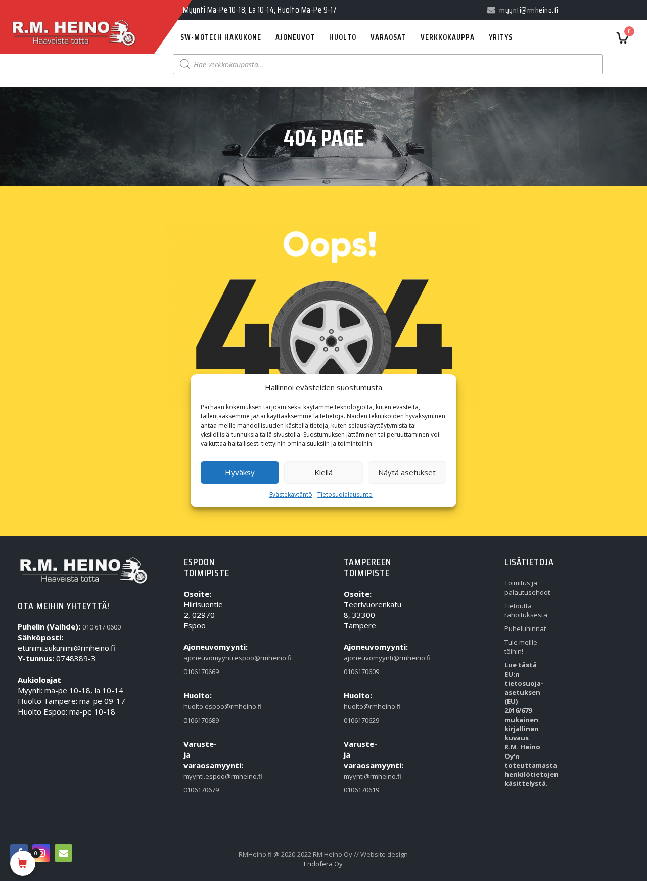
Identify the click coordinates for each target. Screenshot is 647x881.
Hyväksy (240, 472)
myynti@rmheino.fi (363, 776)
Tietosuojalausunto (345, 494)
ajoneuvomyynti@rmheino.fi (363, 657)
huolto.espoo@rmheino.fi (203, 706)
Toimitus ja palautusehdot (524, 587)
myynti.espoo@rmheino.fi (203, 776)
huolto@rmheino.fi (363, 706)
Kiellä (323, 472)
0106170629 (361, 720)
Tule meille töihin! (520, 647)
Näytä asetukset (407, 472)
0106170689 (201, 720)
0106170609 (361, 671)
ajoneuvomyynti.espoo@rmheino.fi (203, 657)
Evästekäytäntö (290, 494)
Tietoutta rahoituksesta (524, 610)
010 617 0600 (101, 627)
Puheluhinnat (524, 628)
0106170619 (361, 789)
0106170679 (201, 789)
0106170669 (201, 671)
